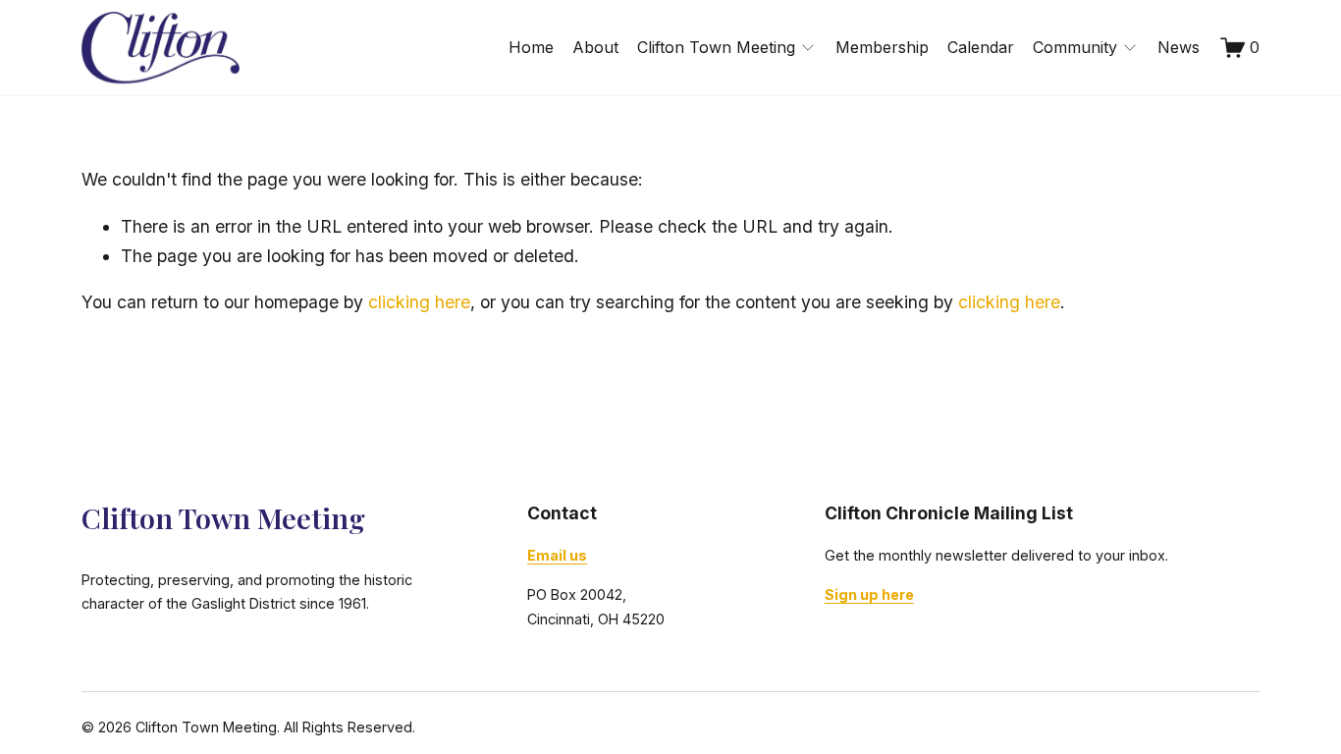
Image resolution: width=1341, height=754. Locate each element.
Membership (882, 47)
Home (531, 47)
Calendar (980, 47)
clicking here (419, 302)
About (595, 47)
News (1178, 47)
